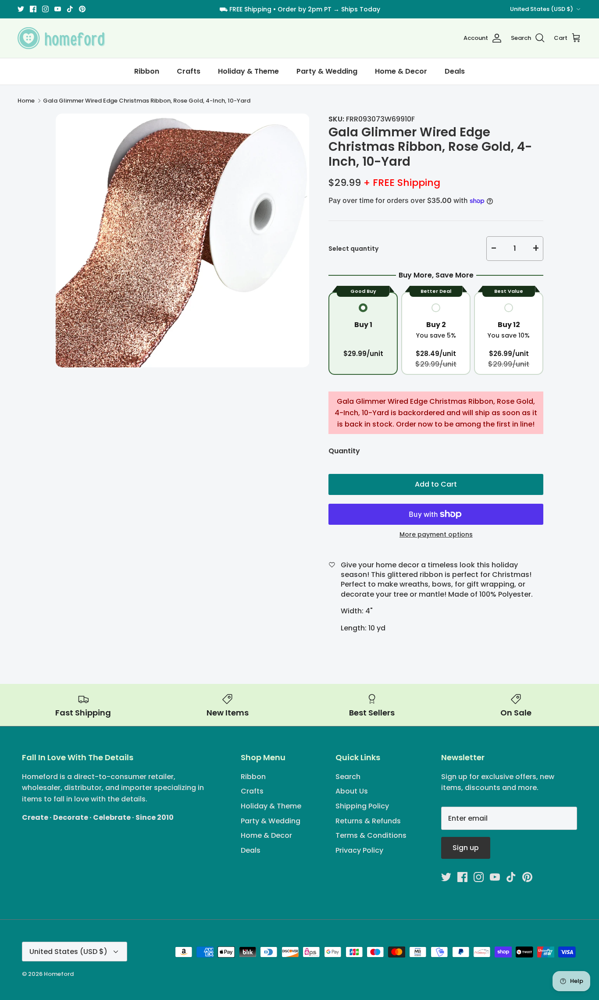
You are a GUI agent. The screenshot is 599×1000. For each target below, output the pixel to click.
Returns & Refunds (368, 821)
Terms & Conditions (370, 835)
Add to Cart (436, 484)
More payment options (436, 534)
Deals (455, 71)
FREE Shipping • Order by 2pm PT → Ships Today (304, 9)
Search (347, 777)
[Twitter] (21, 9)
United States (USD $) (541, 9)
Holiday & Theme (248, 71)
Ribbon (146, 71)
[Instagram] (45, 9)
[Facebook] (33, 9)
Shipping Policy (362, 806)
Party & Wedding (326, 71)
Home (26, 100)
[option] (183, 240)
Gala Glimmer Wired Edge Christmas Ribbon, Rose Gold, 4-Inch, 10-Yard (146, 100)
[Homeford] (61, 38)
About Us (351, 791)
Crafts (188, 71)
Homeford (59, 974)
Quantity (344, 451)
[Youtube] (57, 9)
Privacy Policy (359, 850)
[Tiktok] (70, 9)
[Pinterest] (82, 9)
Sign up (466, 848)
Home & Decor (401, 71)
